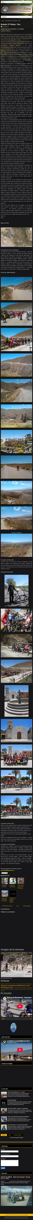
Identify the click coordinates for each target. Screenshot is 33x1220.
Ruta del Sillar (23, 989)
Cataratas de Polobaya (26, 983)
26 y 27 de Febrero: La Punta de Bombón (17, 1124)
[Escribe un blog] (4, 873)
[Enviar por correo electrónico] (2, 873)
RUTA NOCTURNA (11, 1100)
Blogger (21, 1137)
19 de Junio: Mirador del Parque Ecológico (18, 1116)
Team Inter (15, 1214)
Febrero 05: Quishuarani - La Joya (16, 1092)
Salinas (29, 989)
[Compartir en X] (5, 873)
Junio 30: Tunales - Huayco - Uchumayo (17, 1108)
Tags (9, 1135)
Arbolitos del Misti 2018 (5, 983)
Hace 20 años (5, 989)
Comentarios (5, 26)
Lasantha (26, 1216)
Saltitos (2, 990)
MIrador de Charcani (14, 989)
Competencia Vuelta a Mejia (27, 987)
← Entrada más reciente (6, 905)
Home (2, 20)
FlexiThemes (12, 1216)
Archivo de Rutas (17, 1135)
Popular (4, 1135)
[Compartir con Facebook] (7, 873)
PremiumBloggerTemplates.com (11, 1218)
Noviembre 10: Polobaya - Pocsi (10, 24)
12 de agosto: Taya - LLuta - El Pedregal (21, 887)
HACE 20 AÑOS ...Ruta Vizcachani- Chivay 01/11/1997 (15, 1178)
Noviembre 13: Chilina (4, 886)
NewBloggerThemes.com (23, 1218)
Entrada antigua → (27, 905)
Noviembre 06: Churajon (12, 886)
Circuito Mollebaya (16, 987)
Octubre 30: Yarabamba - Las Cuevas (4, 899)
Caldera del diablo (16, 983)
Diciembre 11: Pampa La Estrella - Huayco (13, 900)
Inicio (17, 905)
